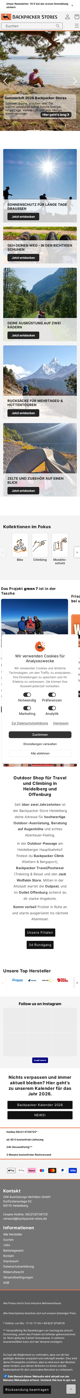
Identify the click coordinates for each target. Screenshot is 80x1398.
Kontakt (8, 1256)
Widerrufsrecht (13, 1272)
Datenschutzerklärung (18, 1266)
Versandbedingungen (18, 1277)
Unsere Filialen (40, 932)
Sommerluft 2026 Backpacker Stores (35, 98)
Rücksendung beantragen (27, 1390)
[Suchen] (58, 26)
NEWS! (40, 1115)
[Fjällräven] (62, 981)
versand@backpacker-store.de (25, 1218)
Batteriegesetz (13, 1250)
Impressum (11, 1261)
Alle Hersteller (12, 1234)
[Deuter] (32, 981)
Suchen (8, 1239)
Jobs (6, 1245)
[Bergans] (17, 981)
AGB (6, 1282)
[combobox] (32, 26)
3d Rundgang (40, 945)
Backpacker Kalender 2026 (40, 1105)
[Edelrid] (47, 981)
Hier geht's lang (54, 115)
